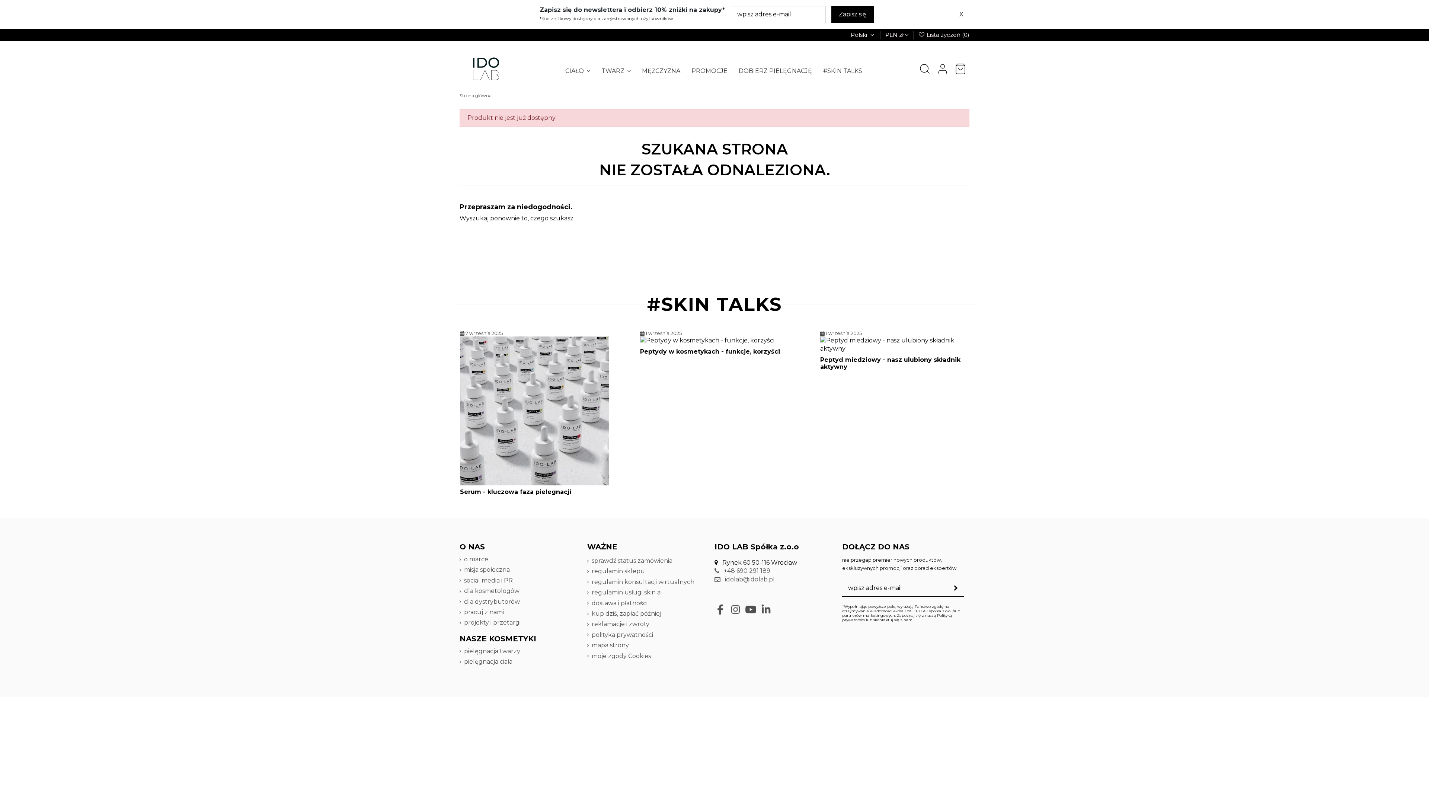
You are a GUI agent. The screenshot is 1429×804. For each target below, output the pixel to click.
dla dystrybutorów (492, 601)
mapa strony (610, 645)
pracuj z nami (484, 612)
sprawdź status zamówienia (632, 560)
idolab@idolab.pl (749, 579)
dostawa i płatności (620, 603)
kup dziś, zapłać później (626, 613)
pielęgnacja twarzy (492, 651)
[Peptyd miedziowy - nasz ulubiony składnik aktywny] (894, 344)
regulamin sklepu (618, 571)
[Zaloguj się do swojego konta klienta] (943, 69)
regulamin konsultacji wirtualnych (643, 582)
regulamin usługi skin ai (627, 592)
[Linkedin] (766, 609)
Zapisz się (852, 14)
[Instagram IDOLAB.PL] (735, 609)
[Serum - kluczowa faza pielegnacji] (534, 410)
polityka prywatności (622, 634)
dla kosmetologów (492, 590)
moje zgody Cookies (621, 656)
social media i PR (488, 580)
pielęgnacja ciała (488, 661)
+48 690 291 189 (746, 570)
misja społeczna (487, 569)
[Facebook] (720, 609)
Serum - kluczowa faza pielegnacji (515, 491)
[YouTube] (751, 609)
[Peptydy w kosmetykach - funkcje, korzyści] (707, 340)
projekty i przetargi (492, 622)
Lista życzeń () (947, 34)
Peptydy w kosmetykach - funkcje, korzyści (710, 351)
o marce (476, 559)
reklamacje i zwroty (620, 624)
